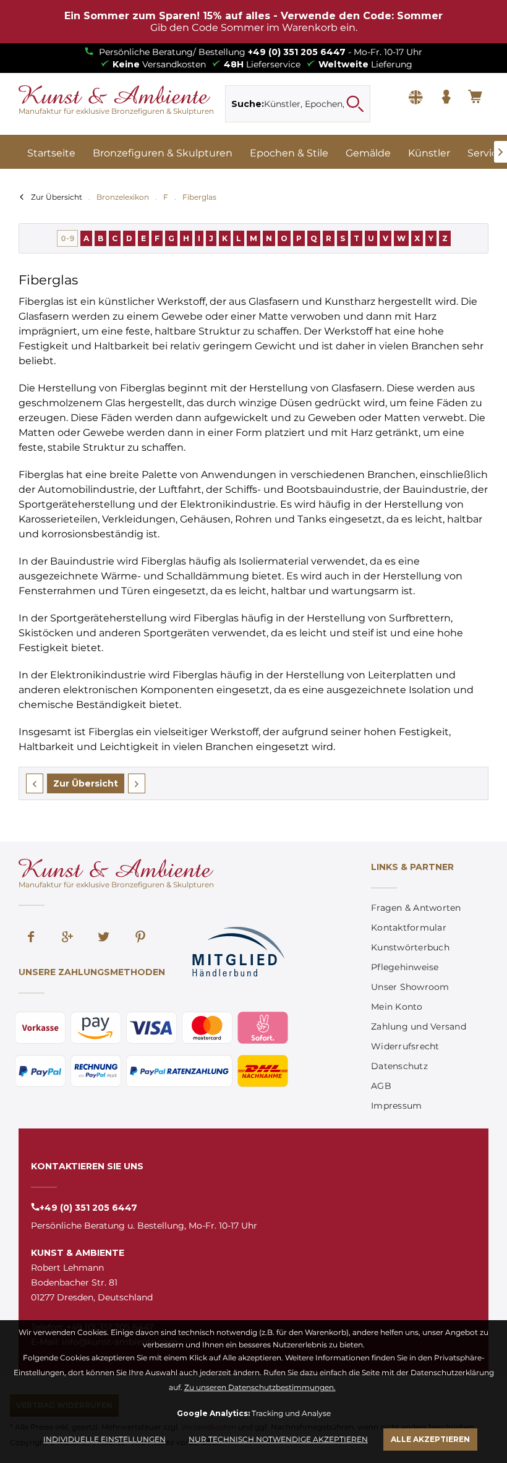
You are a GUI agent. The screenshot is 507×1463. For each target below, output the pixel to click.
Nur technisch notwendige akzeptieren (278, 1439)
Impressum (396, 1105)
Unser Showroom (410, 986)
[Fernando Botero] (34, 783)
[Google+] (67, 938)
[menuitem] (297, 103)
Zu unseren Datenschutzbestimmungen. (260, 1387)
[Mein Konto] (445, 97)
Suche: (247, 103)
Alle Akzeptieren (430, 1439)
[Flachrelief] (136, 783)
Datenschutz (399, 1066)
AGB (381, 1085)
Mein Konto (397, 1006)
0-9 (67, 238)
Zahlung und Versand (418, 1026)
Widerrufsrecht (405, 1046)
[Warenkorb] (476, 97)
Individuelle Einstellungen (104, 1439)
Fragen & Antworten (416, 907)
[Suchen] (354, 103)
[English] (415, 97)
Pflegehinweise (405, 967)
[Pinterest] (140, 938)
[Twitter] (104, 938)
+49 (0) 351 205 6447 (297, 52)
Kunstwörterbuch (410, 947)
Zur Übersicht (56, 197)
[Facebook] (31, 938)
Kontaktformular (408, 927)
